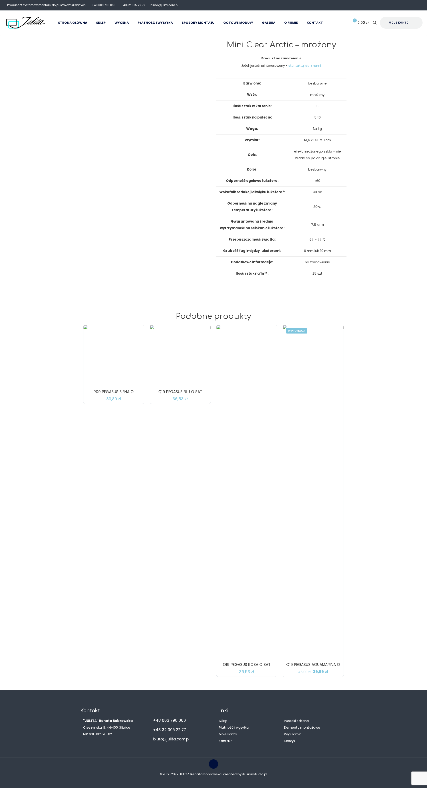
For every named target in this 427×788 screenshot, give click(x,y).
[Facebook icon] (417, 5)
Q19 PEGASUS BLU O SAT (180, 391)
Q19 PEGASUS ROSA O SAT (246, 664)
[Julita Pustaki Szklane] (25, 22)
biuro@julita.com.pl (164, 5)
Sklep (223, 720)
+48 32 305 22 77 (133, 5)
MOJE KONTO (399, 22)
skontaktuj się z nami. (305, 65)
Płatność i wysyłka (234, 727)
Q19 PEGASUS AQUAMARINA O (313, 664)
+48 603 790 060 (103, 5)
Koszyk (289, 740)
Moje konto (228, 734)
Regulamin (292, 734)
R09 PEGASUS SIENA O (114, 391)
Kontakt (225, 740)
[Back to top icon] (213, 764)
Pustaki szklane (296, 720)
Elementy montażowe (302, 727)
